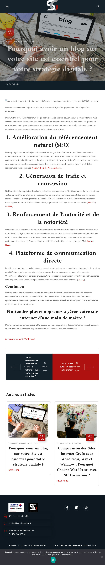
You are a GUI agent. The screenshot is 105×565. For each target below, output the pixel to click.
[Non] (102, 557)
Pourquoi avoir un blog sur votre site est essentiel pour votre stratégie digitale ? (28, 456)
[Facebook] (67, 508)
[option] (28, 440)
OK (53, 560)
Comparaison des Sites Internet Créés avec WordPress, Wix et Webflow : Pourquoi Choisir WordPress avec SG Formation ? (77, 462)
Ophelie (15, 84)
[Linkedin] (77, 508)
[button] (98, 6)
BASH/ (9, 206)
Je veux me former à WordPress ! (20, 339)
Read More (13, 470)
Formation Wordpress (18, 41)
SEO (33, 41)
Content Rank (54, 167)
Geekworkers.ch (39, 167)
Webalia (91, 202)
